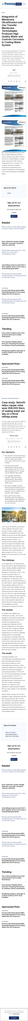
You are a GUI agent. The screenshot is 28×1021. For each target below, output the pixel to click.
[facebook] (8, 81)
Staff (14, 70)
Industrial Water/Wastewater (10, 398)
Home (3, 12)
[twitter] (14, 81)
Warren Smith (14, 435)
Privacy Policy (16, 1013)
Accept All (14, 1017)
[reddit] (16, 81)
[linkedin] (11, 81)
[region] (14, 1014)
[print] (25, 81)
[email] (19, 81)
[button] (3, 4)
